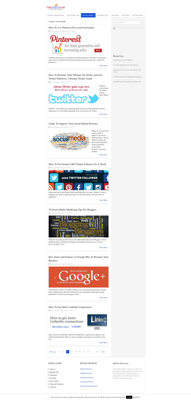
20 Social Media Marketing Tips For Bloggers (72, 209)
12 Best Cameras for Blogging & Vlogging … (128, 77)
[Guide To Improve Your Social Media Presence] (70, 141)
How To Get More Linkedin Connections (70, 307)
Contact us (53, 387)
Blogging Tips (73, 15)
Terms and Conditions (56, 384)
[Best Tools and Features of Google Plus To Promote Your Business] (79, 277)
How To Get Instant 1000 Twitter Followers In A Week (77, 164)
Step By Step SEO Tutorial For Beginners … (128, 81)
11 (97, 352)
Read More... (104, 65)
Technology (102, 15)
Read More (136, 397)
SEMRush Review (86, 373)
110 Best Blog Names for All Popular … (126, 65)
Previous (53, 352)
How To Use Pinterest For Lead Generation (71, 27)
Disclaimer (53, 378)
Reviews (125, 15)
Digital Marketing (55, 15)
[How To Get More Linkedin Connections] (79, 322)
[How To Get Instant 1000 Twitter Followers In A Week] (79, 180)
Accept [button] (129, 397)
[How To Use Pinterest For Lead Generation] (76, 44)
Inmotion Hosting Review (89, 386)
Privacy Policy (54, 381)
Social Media (88, 15)
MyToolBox (137, 15)
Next (103, 352)
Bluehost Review (86, 369)
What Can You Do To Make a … (123, 60)
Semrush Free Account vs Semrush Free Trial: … (127, 71)
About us (52, 369)
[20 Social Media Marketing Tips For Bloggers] (79, 226)
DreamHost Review (86, 377)
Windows (115, 15)
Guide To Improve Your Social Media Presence (73, 123)
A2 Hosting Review (86, 382)
